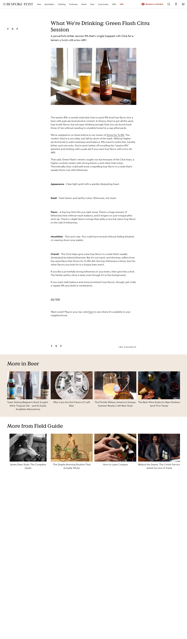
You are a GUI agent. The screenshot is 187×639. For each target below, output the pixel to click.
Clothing (62, 4)
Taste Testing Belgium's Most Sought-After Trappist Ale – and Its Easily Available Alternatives (28, 406)
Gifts (114, 4)
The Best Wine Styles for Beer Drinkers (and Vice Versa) (159, 404)
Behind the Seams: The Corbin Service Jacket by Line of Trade (159, 466)
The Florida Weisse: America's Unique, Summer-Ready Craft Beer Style (115, 404)
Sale (122, 4)
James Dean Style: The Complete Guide (28, 466)
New (39, 4)
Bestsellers (49, 4)
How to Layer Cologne (115, 464)
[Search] (168, 4)
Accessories (103, 4)
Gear (92, 4)
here (90, 311)
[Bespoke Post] (17, 4)
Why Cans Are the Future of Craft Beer (71, 404)
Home (84, 4)
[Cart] (183, 4)
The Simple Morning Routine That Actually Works (72, 466)
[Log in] (176, 4)
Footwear (73, 4)
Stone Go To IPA (115, 134)
